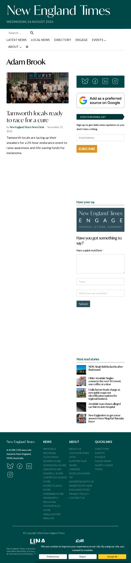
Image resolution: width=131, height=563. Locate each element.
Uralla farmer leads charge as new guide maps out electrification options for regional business (104, 394)
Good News (103, 461)
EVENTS (97, 40)
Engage (100, 456)
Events (100, 452)
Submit (83, 304)
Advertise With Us (81, 481)
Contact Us (77, 497)
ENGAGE (82, 40)
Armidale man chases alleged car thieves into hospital (105, 405)
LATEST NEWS (17, 40)
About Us (75, 448)
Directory (102, 448)
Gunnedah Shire (54, 465)
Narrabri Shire (53, 493)
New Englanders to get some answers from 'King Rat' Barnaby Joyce (106, 418)
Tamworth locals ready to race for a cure (35, 116)
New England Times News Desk (27, 127)
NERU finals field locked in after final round (106, 368)
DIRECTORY (62, 40)
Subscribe (86, 149)
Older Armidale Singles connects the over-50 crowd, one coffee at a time (105, 381)
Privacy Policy (79, 493)
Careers (74, 469)
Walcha (48, 518)
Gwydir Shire (52, 469)
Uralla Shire (52, 514)
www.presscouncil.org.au (21, 553)
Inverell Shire (53, 473)
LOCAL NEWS (40, 40)
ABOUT (13, 46)
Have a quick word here (90, 250)
